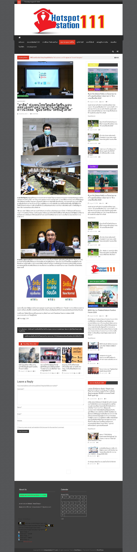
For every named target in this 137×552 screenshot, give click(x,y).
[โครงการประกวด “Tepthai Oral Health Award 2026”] (93, 370)
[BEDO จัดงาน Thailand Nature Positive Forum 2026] (103, 296)
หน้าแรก (21, 42)
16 (84, 506)
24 (62, 512)
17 (62, 509)
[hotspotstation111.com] (68, 21)
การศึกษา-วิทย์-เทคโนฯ (50, 42)
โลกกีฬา (21, 47)
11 (66, 506)
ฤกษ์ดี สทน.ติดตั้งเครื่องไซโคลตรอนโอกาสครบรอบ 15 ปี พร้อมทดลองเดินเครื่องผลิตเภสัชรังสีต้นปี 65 (53, 336)
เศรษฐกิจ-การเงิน (102, 42)
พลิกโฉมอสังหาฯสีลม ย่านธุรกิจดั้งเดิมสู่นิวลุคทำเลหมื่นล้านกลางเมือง (28, 367)
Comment (20, 389)
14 (77, 506)
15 (81, 506)
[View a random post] (117, 51)
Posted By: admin (23, 113)
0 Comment (35, 113)
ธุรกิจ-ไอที (80, 42)
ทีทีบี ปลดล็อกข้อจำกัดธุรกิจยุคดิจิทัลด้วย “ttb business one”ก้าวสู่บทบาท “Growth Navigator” (56, 57)
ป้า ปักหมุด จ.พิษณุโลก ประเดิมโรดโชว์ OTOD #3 (102, 461)
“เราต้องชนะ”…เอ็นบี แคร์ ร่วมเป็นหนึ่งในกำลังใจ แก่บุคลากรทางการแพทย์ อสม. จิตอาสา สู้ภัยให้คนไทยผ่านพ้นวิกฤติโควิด (50, 330)
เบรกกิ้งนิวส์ (90, 42)
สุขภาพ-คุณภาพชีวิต (67, 42)
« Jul (62, 519)
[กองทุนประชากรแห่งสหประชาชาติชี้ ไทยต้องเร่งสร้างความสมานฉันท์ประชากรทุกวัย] (93, 357)
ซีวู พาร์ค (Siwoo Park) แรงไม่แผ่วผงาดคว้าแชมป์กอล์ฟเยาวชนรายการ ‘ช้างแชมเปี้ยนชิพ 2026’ (102, 96)
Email (19, 414)
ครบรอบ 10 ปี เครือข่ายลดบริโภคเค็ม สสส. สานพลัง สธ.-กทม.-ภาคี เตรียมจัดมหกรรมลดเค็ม (72, 367)
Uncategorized (32, 47)
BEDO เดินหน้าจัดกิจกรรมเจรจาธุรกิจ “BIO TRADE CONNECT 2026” (109, 346)
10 (62, 506)
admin (31, 371)
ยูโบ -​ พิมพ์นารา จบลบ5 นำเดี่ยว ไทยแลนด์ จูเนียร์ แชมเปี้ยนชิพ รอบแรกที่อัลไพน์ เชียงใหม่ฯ (109, 252)
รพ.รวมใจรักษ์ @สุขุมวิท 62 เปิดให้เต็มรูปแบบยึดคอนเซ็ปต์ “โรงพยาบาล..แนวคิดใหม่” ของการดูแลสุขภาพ (50, 367)
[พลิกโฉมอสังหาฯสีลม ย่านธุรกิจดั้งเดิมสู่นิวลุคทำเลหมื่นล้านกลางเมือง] (29, 355)
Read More (91, 116)
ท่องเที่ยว (113, 42)
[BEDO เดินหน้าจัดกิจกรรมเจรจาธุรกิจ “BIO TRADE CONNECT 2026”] (93, 345)
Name (19, 407)
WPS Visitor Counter (27, 541)
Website (19, 420)
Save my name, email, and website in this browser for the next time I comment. (41, 427)
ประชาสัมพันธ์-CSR (33, 42)
